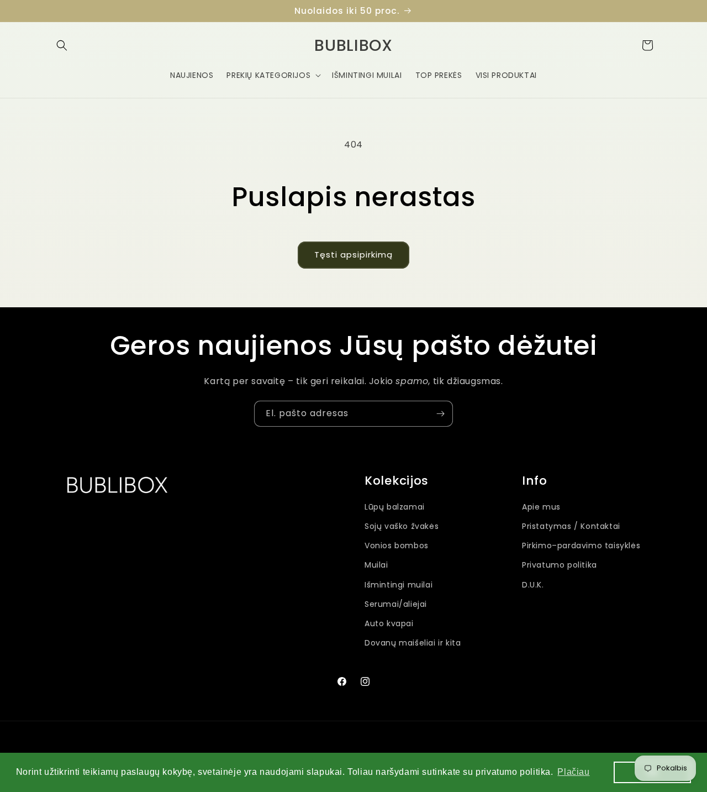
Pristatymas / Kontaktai (571, 526)
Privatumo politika (559, 565)
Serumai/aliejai (396, 604)
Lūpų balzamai (395, 506)
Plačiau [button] (573, 772)
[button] (62, 45)
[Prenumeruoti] (440, 414)
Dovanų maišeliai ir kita (413, 642)
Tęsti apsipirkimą (353, 254)
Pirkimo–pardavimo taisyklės (581, 545)
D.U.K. (533, 584)
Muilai (376, 565)
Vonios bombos (397, 545)
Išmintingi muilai (398, 584)
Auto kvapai (389, 623)
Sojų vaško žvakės (402, 526)
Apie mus (541, 506)
